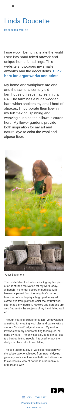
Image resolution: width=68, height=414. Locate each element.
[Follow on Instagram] (61, 392)
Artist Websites (34, 407)
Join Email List (36, 396)
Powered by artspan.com (34, 402)
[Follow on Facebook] (54, 392)
